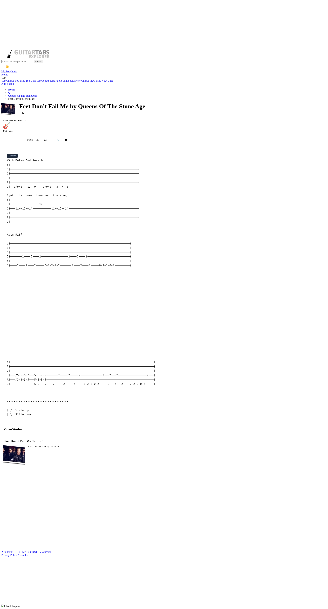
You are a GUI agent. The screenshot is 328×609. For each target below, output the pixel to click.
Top (3, 77)
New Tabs (95, 80)
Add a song (7, 83)
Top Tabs (20, 80)
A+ (45, 140)
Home (4, 74)
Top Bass (31, 80)
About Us (23, 555)
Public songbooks (65, 80)
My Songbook (9, 71)
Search (38, 61)
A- (37, 140)
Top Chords (7, 80)
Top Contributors (45, 80)
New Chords (82, 80)
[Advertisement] (103, 25)
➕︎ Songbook (12, 139)
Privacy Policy (9, 555)
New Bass (107, 80)
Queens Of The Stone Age (22, 95)
